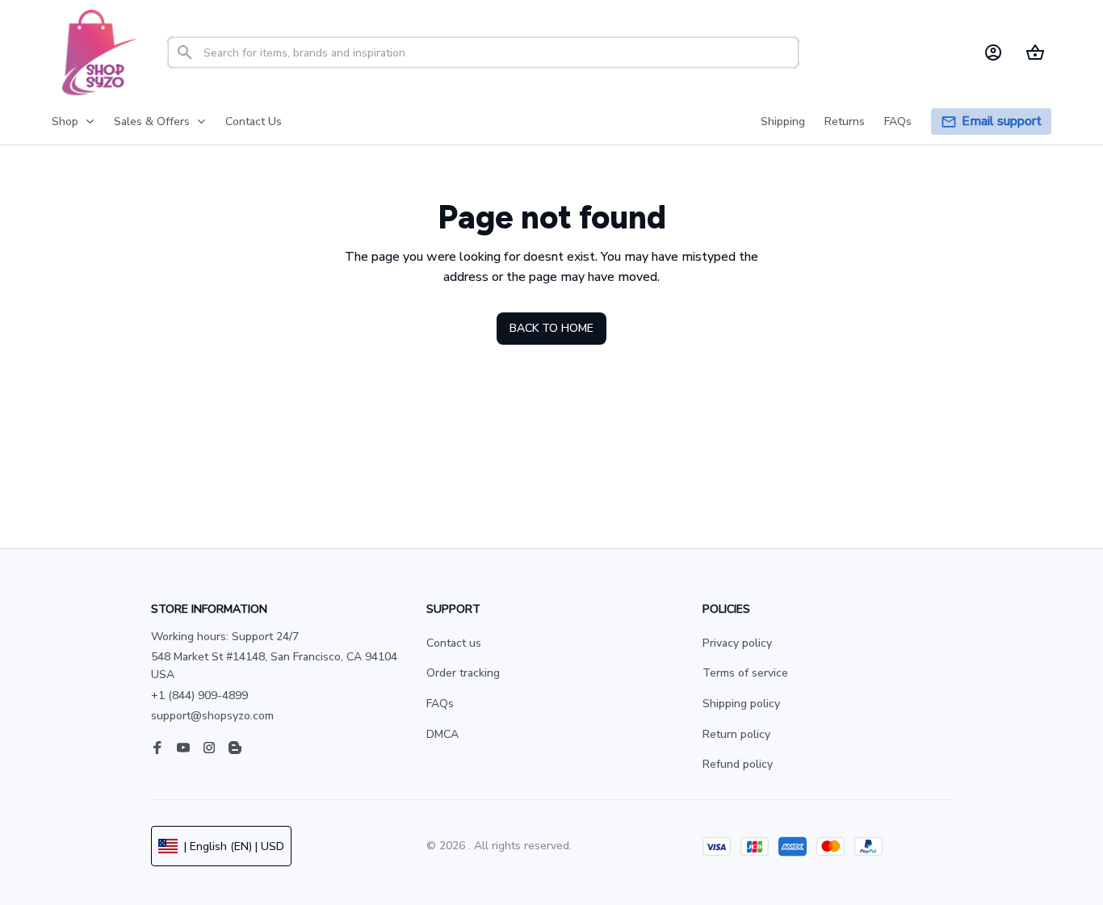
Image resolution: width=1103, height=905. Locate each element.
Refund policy (737, 764)
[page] (1002, 121)
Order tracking (463, 673)
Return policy (736, 734)
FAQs (440, 703)
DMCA (442, 734)
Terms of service (745, 673)
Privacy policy (737, 643)
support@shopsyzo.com (212, 715)
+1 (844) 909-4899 (199, 695)
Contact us (453, 643)
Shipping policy (741, 703)
